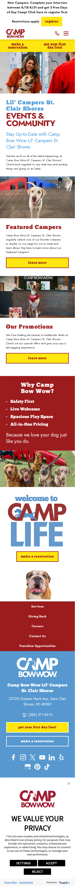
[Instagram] (23, 757)
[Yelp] (61, 757)
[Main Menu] (66, 33)
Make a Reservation (18, 46)
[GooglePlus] (28, 767)
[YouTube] (42, 757)
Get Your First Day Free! (55, 46)
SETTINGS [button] (23, 863)
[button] (68, 783)
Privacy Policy (11, 882)
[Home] (15, 33)
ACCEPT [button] (51, 863)
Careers (37, 626)
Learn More (37, 262)
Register (51, 21)
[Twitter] (33, 757)
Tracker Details (26, 882)
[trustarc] (64, 882)
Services (37, 606)
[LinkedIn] (52, 757)
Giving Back (37, 616)
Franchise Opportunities (37, 646)
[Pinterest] (37, 767)
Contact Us (37, 636)
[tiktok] (47, 767)
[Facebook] (13, 757)
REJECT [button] (37, 872)
